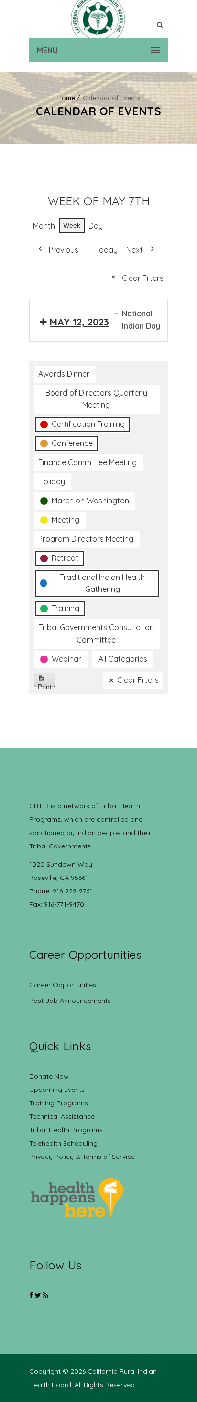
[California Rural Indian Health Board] (98, 19)
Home (66, 97)
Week (71, 225)
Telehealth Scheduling (63, 1143)
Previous (63, 250)
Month (44, 226)
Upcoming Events (57, 1089)
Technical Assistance (62, 1116)
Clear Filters (143, 278)
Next (134, 250)
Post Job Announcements (70, 1000)
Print (46, 685)
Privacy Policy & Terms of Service (82, 1156)
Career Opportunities (62, 984)
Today (107, 250)
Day (95, 226)
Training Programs (58, 1103)
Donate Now (49, 1076)
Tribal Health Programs (66, 1129)
